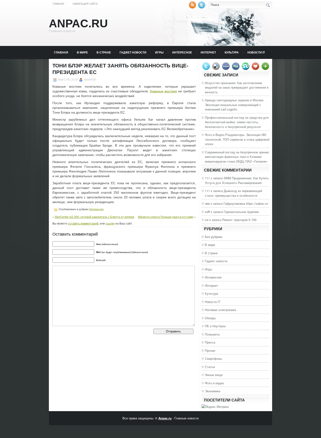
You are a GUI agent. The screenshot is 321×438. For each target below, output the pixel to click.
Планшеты (212, 334)
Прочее (210, 350)
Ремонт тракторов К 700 (239, 219)
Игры (159, 52)
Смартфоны (213, 358)
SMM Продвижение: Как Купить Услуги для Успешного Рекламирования (237, 180)
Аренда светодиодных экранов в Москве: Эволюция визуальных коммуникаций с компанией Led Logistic (234, 104)
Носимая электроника (220, 309)
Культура (232, 52)
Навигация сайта (85, 3)
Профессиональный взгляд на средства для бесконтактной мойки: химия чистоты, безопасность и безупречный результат (237, 122)
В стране (104, 52)
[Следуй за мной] (202, 7)
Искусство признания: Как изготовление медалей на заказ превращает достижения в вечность (237, 87)
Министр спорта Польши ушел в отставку (165, 217)
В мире (82, 52)
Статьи (210, 366)
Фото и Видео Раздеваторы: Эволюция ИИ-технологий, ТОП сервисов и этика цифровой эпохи (237, 139)
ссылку (110, 223)
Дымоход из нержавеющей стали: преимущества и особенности (233, 193)
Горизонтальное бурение (241, 211)
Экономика (212, 391)
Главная (58, 3)
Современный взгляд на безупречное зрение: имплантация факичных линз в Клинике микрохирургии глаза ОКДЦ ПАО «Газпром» (237, 157)
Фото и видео (214, 383)
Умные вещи (214, 375)
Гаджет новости (133, 52)
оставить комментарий (83, 223)
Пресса (210, 342)
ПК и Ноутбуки (215, 326)
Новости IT (256, 52)
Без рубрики (213, 236)
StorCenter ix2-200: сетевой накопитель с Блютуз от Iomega (94, 217)
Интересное (182, 52)
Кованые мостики (163, 91)
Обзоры (210, 318)
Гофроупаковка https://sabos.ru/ (245, 203)
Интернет (208, 52)
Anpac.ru (78, 23)
